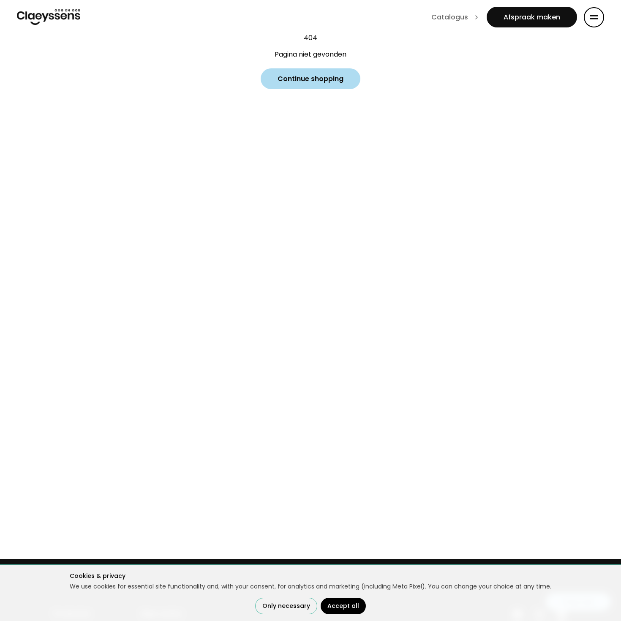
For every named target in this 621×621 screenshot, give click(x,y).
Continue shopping (310, 79)
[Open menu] (594, 17)
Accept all (343, 606)
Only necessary (286, 606)
